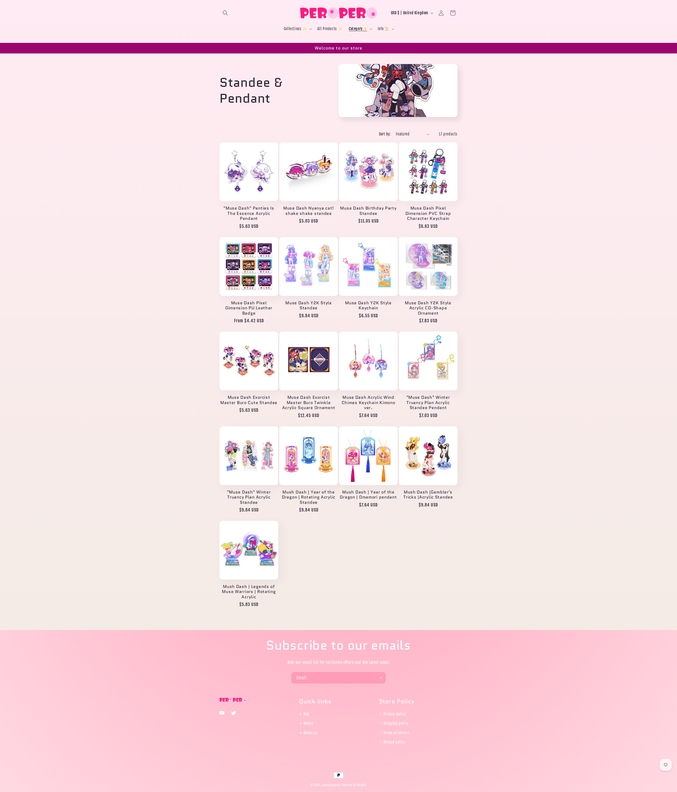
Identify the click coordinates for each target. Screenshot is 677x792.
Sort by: (385, 134)
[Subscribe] (380, 678)
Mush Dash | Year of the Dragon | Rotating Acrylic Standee (308, 497)
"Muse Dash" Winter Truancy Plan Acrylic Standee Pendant (428, 402)
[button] (225, 13)
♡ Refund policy (392, 742)
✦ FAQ (304, 714)
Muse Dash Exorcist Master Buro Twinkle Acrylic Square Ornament (308, 402)
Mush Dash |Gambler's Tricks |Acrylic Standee (428, 495)
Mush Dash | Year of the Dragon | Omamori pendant (368, 495)
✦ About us (308, 733)
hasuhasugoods (331, 785)
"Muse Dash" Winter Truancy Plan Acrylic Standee (249, 497)
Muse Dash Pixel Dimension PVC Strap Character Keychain (428, 213)
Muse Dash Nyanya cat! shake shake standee (308, 211)
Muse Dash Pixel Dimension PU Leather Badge (248, 308)
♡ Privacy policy (392, 714)
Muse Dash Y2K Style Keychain (368, 305)
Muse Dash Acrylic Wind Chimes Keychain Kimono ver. (368, 402)
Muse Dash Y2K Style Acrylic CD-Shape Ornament (428, 308)
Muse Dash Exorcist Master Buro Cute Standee (248, 400)
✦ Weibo (306, 723)
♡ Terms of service (394, 733)
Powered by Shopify (354, 785)
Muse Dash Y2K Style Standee (308, 305)
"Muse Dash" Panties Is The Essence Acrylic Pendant (248, 213)
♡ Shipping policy (393, 723)
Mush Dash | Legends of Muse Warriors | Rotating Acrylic (249, 591)
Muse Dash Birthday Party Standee (368, 211)
